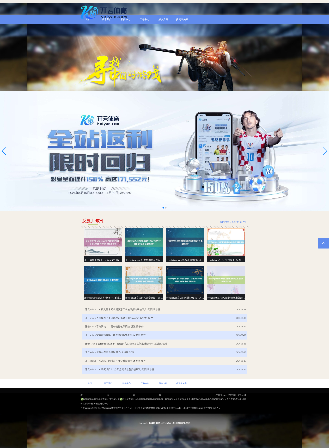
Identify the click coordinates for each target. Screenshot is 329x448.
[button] (325, 151)
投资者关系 (181, 383)
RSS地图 (176, 423)
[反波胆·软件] (105, 20)
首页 (90, 383)
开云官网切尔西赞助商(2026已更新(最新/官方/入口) (157, 408)
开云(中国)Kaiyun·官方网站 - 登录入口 (228, 395)
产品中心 (145, 383)
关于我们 (108, 383)
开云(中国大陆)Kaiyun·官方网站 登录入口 (202, 408)
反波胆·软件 (238, 222)
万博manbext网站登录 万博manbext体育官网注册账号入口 (106, 408)
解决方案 (163, 383)
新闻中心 (126, 383)
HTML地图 (185, 423)
